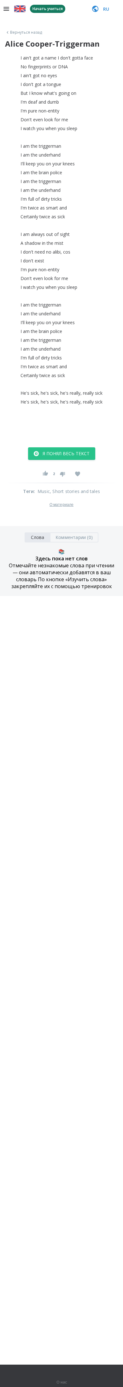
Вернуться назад (26, 32)
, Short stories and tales (75, 491)
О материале (61, 504)
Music (44, 491)
